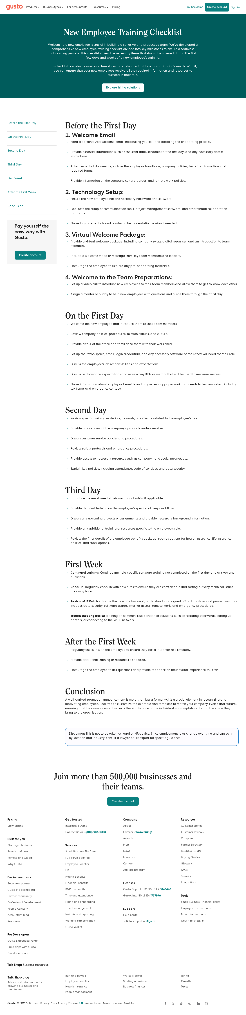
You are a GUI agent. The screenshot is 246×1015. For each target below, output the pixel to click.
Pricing (116, 7)
